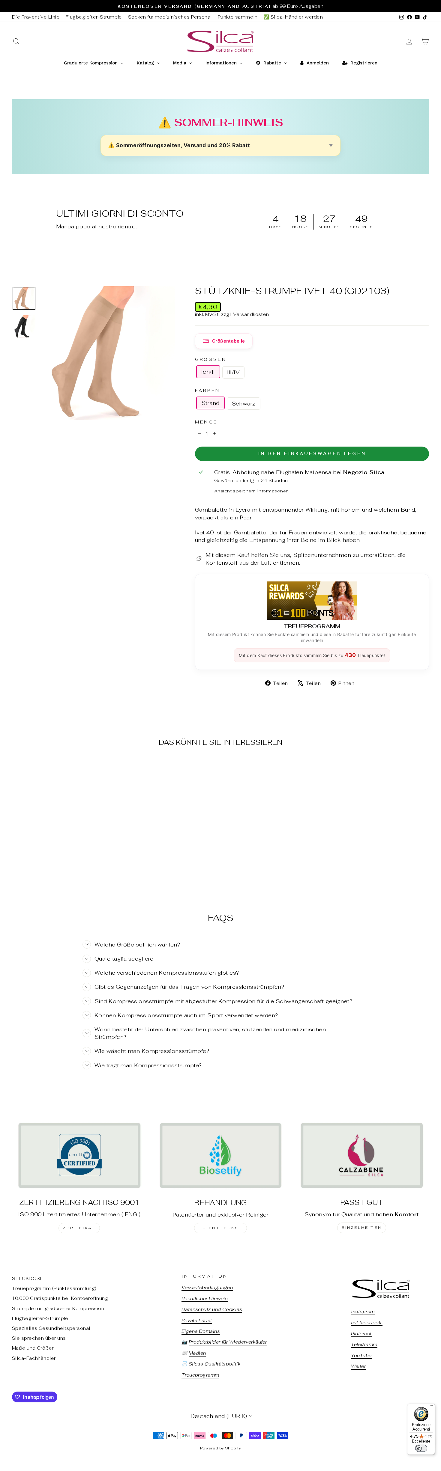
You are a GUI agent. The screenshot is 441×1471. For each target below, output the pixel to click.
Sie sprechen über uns (39, 1338)
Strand (210, 403)
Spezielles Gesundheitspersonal (51, 1328)
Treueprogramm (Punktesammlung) (54, 1288)
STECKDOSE (27, 1278)
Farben (207, 390)
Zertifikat (79, 1228)
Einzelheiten (362, 1227)
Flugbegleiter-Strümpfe (94, 17)
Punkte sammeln (237, 17)
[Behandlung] (220, 1155)
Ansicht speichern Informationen (251, 491)
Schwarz (244, 403)
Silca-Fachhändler (34, 1358)
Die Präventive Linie (36, 17)
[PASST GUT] (361, 1155)
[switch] (421, 1448)
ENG (131, 1214)
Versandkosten (251, 314)
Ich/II (208, 371)
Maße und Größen (33, 1348)
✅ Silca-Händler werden (293, 17)
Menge (206, 422)
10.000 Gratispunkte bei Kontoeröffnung (60, 1298)
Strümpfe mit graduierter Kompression (58, 1308)
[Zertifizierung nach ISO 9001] (79, 1155)
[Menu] (431, 1407)
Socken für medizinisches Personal (170, 17)
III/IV (233, 372)
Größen (210, 359)
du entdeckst (220, 1228)
